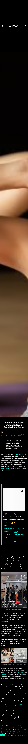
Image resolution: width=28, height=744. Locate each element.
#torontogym (9, 526)
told (8, 569)
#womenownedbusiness (14, 529)
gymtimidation (19, 705)
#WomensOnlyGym (20, 454)
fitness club (21, 613)
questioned (20, 725)
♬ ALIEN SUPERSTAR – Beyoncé (14, 536)
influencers (4, 674)
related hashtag (5, 468)
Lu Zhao (7, 432)
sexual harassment (6, 705)
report (15, 685)
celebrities (21, 672)
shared (23, 719)
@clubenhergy (10, 514)
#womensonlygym (11, 532)
